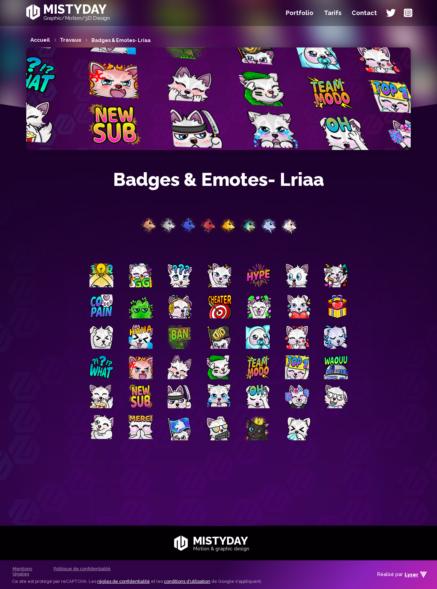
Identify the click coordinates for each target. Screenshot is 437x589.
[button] (364, 13)
